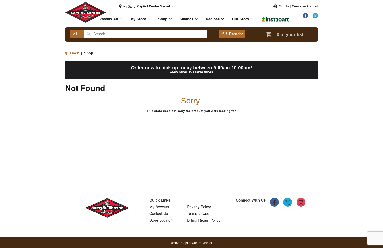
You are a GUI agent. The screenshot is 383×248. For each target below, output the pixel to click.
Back (74, 53)
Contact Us (158, 213)
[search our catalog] (89, 34)
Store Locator (160, 220)
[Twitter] (315, 15)
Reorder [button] (236, 34)
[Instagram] (301, 202)
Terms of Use (198, 213)
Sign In (284, 6)
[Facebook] (305, 15)
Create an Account (305, 6)
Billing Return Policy (204, 220)
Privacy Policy (199, 206)
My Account (159, 206)
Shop (88, 53)
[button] (155, 6)
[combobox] (77, 34)
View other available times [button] (191, 72)
